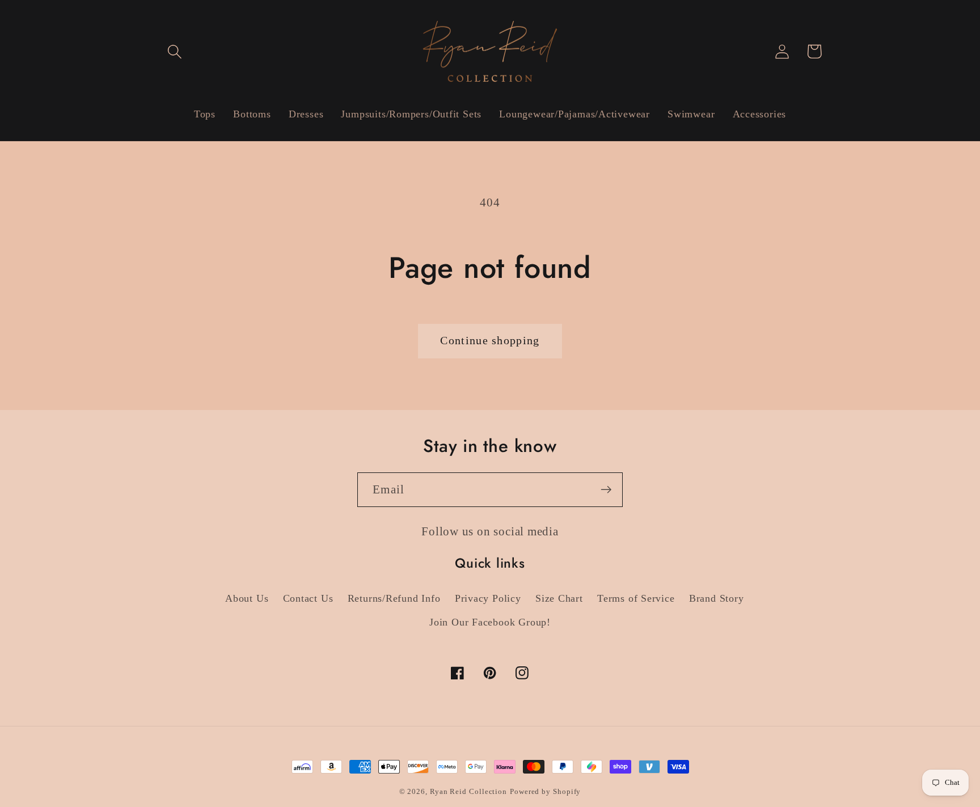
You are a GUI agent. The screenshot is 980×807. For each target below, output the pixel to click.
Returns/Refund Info (394, 598)
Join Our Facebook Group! (490, 622)
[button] (174, 51)
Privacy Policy (488, 598)
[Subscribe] (606, 489)
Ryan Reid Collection (468, 791)
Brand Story (716, 598)
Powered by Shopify (545, 791)
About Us (246, 598)
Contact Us (308, 598)
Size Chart (559, 598)
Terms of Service (635, 598)
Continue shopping (489, 341)
